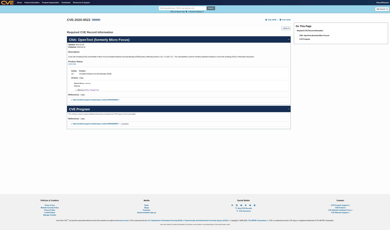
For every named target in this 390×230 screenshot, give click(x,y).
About (19, 2)
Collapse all (286, 28)
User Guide (286, 20)
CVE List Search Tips (177, 11)
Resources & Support (81, 2)
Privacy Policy (49, 210)
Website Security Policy (50, 208)
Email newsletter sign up (146, 212)
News (146, 205)
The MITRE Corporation (257, 220)
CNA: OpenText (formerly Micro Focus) (314, 35)
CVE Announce (245, 211)
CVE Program (304, 39)
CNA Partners (340, 208)
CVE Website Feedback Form (339, 210)
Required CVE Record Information (310, 30)
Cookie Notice (49, 212)
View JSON (271, 20)
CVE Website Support (339, 212)
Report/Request (382, 2)
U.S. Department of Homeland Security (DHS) (165, 220)
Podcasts (146, 210)
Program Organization (50, 2)
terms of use (124, 220)
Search (211, 8)
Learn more (72, 64)
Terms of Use (50, 205)
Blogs (146, 208)
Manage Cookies (49, 215)
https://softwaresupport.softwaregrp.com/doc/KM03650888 (95, 100)
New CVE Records (244, 208)
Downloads (66, 2)
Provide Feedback (196, 11)
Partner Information (31, 2)
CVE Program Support (340, 205)
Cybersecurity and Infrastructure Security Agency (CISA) (206, 220)
